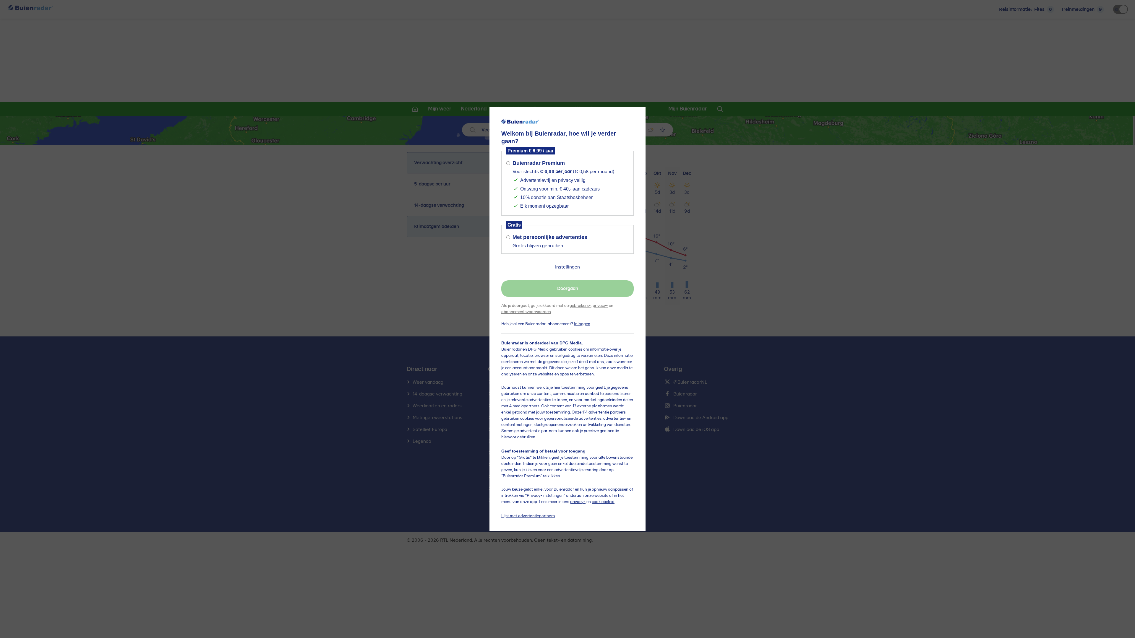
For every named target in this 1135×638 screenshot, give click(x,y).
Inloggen (582, 324)
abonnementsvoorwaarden (526, 312)
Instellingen (567, 267)
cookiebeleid (603, 502)
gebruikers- (580, 306)
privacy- (600, 306)
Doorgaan (567, 288)
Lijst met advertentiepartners (528, 515)
